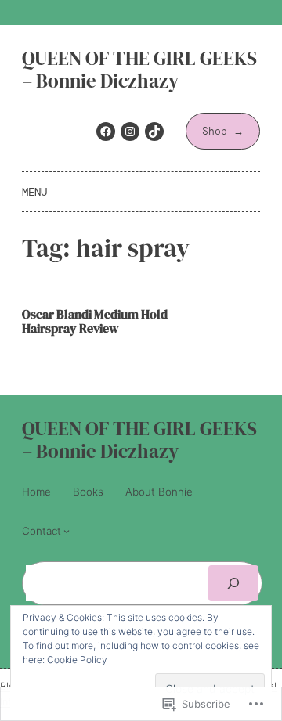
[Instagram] (130, 131)
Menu (34, 192)
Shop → (223, 131)
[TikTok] (154, 131)
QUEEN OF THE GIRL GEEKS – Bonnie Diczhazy (139, 69)
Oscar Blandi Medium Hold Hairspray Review (95, 321)
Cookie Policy (77, 659)
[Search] (233, 583)
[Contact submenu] (66, 531)
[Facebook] (105, 131)
